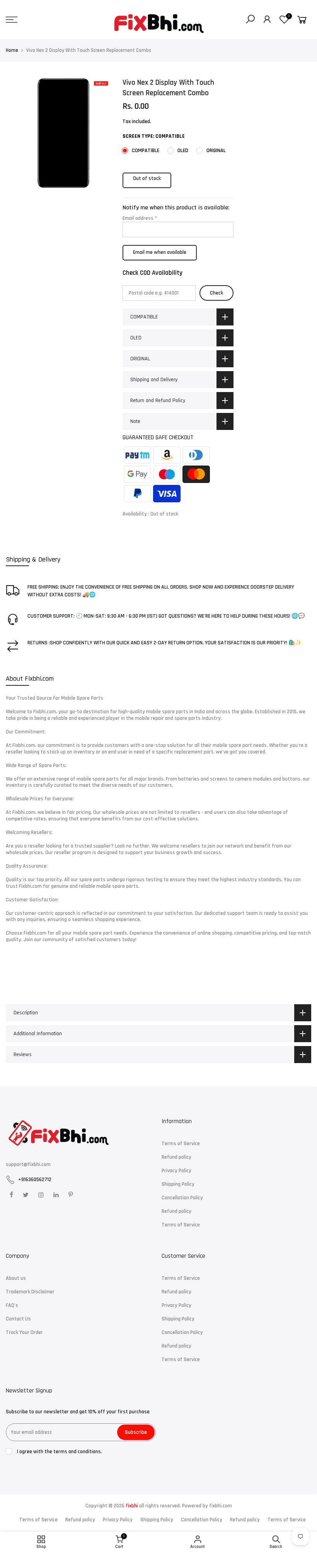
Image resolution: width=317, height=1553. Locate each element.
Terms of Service (181, 1143)
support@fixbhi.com (28, 1164)
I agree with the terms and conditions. (59, 1451)
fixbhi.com (220, 1505)
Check (216, 292)
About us (16, 1278)
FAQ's (12, 1305)
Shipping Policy (178, 1184)
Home (12, 50)
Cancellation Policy (182, 1197)
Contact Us (18, 1318)
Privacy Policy (176, 1170)
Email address (140, 218)
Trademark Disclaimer (30, 1291)
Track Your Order (24, 1332)
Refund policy (176, 1157)
